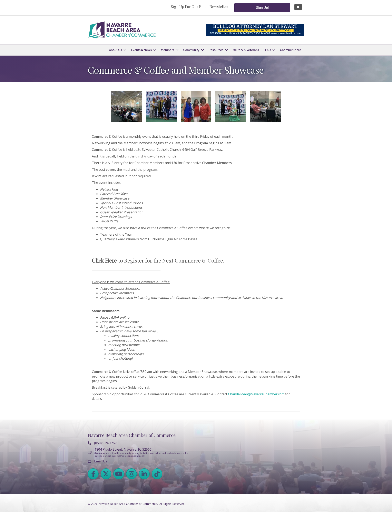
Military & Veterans (246, 50)
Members (167, 50)
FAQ (268, 50)
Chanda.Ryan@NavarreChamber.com (256, 394)
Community (191, 50)
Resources (216, 50)
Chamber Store (290, 50)
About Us (115, 50)
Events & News (141, 50)
